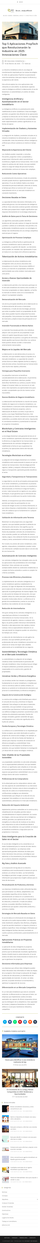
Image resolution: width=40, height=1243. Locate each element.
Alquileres (5, 1199)
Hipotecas (5, 1214)
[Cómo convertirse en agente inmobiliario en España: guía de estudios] (5, 1159)
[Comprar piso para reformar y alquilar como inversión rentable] (5, 1149)
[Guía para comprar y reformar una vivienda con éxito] (5, 1128)
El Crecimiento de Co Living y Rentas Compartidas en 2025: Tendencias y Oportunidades (20, 1091)
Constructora (6, 1210)
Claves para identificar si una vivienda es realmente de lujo (20, 1061)
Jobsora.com (6, 1225)
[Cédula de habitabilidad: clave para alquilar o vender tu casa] (5, 1179)
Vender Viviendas (7, 1207)
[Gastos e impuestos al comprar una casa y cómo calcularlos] (5, 1118)
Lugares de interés (8, 1218)
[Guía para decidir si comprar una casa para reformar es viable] (5, 1139)
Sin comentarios (27, 1111)
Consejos (5, 1196)
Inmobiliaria (23, 1237)
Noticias (28, 64)
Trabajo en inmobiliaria (9, 1221)
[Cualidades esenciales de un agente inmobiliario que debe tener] (5, 1169)
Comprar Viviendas (8, 1203)
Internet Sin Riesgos (31, 1241)
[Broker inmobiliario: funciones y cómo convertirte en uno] (5, 1108)
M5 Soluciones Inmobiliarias (14, 61)
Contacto (32, 1237)
